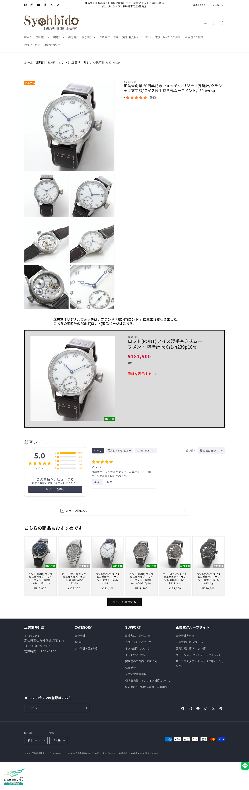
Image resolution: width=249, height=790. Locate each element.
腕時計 (40, 62)
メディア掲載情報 (136, 674)
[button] (42, 37)
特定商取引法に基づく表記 (86, 753)
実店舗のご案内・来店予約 (141, 661)
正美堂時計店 (38, 753)
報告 (109, 482)
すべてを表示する (124, 602)
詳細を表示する (140, 374)
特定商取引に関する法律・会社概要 (146, 687)
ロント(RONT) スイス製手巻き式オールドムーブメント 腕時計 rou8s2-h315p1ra (141, 579)
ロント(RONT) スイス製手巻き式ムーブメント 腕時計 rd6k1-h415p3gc (209, 579)
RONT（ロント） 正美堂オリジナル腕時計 (77, 62)
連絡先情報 (136, 753)
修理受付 (130, 667)
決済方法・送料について (140, 635)
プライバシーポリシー (59, 753)
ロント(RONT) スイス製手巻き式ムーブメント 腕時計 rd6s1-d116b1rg (108, 579)
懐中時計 (80, 635)
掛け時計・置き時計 (87, 648)
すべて (98, 450)
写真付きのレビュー (119, 450)
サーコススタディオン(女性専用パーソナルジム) (200, 663)
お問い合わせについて (138, 642)
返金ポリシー (109, 753)
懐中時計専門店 (185, 635)
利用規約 (123, 753)
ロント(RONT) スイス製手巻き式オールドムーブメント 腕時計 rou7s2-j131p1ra (40, 579)
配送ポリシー (151, 753)
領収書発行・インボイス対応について (147, 680)
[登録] (86, 708)
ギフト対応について (137, 654)
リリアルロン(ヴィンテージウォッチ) (198, 654)
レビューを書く (55, 489)
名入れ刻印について (137, 648)
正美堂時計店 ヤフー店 (189, 642)
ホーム (28, 62)
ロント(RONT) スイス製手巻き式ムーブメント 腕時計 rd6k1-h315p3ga (175, 579)
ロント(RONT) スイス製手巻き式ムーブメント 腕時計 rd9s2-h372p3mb (74, 579)
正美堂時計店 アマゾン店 (191, 648)
